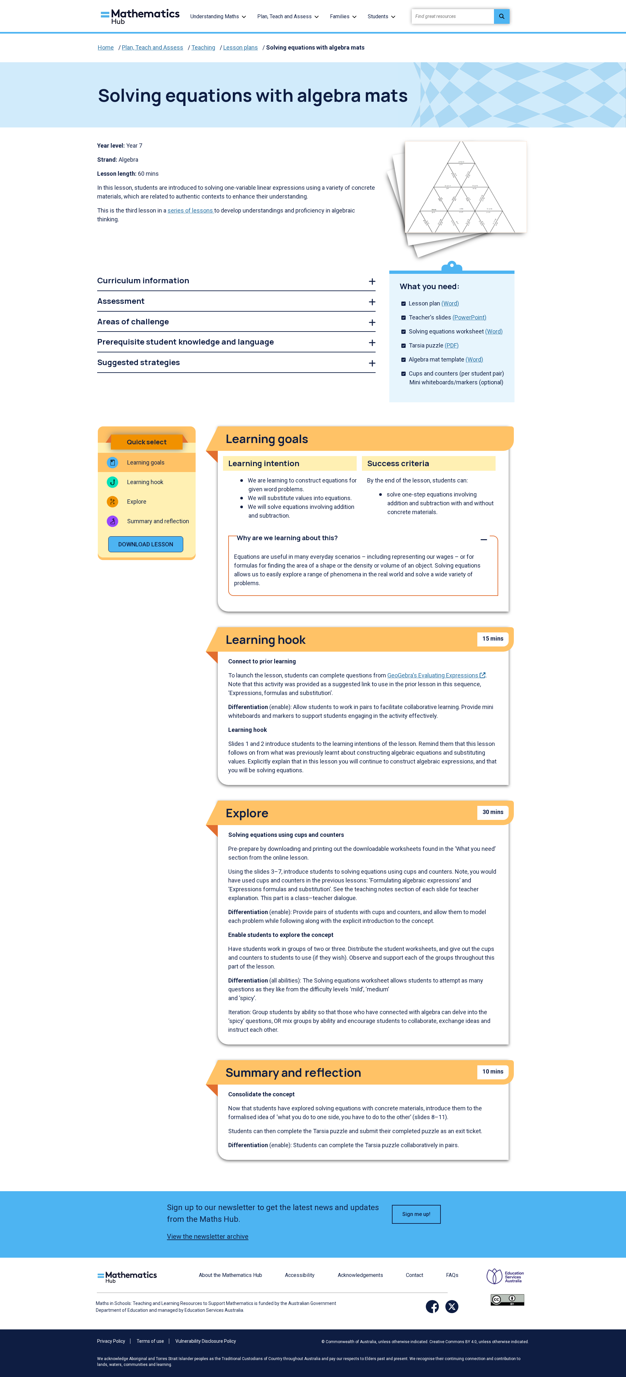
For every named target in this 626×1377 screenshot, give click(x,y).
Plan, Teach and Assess (284, 16)
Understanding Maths (214, 16)
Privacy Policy (111, 1341)
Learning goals (146, 462)
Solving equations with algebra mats (315, 47)
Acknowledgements (360, 1275)
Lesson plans (240, 47)
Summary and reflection (158, 521)
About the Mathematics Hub (230, 1275)
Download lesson (145, 544)
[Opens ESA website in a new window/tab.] (501, 1281)
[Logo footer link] (128, 1276)
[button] (244, 16)
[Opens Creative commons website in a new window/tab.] (507, 1299)
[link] (236, 280)
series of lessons (191, 210)
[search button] (502, 16)
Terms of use (150, 1341)
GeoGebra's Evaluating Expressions (436, 675)
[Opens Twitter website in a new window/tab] (451, 1306)
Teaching (203, 47)
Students (378, 16)
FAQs (452, 1275)
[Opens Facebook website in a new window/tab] (432, 1306)
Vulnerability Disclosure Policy (205, 1341)
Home (106, 47)
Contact (414, 1275)
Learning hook (145, 482)
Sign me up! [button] (416, 1214)
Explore (136, 501)
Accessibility (300, 1275)
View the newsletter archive (207, 1236)
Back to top (601, 1327)
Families (340, 16)
